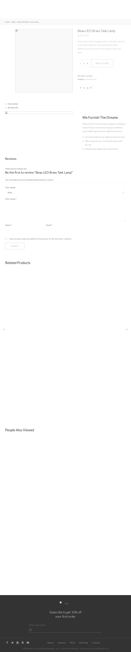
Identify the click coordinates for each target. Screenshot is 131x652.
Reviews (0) (13, 107)
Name (8, 225)
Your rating (10, 187)
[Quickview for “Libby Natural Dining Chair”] (65, 338)
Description (13, 104)
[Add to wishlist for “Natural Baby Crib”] (118, 571)
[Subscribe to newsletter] (30, 630)
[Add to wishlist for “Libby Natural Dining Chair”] (118, 404)
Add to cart (102, 63)
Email (49, 225)
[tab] (67, 104)
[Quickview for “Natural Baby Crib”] (65, 505)
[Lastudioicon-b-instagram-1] (17, 643)
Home (7, 22)
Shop (13, 22)
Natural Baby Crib (13, 578)
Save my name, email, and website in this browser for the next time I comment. (40, 239)
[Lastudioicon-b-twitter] (12, 643)
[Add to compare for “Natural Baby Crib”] (123, 571)
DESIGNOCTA (101, 649)
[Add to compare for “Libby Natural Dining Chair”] (123, 404)
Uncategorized (90, 79)
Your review (11, 199)
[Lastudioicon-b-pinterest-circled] (23, 643)
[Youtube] (28, 643)
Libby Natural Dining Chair (17, 411)
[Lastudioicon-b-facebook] (7, 643)
